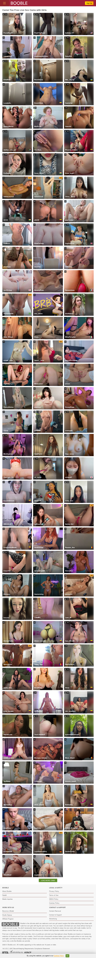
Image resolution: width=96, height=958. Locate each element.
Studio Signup (7, 915)
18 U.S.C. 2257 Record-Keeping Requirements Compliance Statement (26, 948)
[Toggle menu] (4, 3)
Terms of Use (53, 895)
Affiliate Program (8, 919)
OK (67, 956)
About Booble (6, 891)
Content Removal (55, 911)
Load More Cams (48, 880)
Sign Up (89, 3)
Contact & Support (55, 915)
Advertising (53, 919)
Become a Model (8, 911)
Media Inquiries (7, 899)
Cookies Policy (54, 903)
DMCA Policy (53, 899)
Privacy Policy (54, 891)
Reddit (4, 895)
